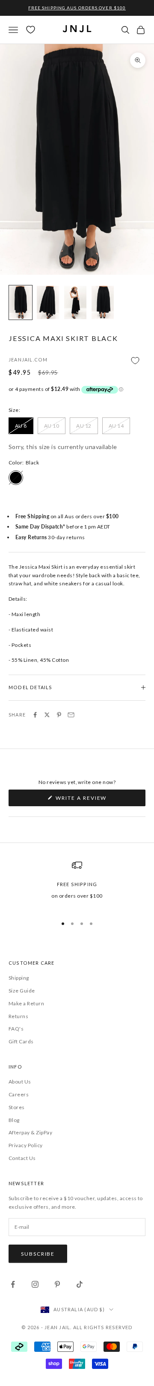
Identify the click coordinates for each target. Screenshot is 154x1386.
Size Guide (22, 990)
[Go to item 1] (21, 302)
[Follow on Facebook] (13, 1284)
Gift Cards (21, 1041)
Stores (17, 1107)
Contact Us (22, 1158)
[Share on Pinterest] (59, 714)
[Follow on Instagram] (35, 1284)
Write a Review (95, 800)
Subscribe (38, 1254)
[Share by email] (71, 714)
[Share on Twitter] (47, 714)
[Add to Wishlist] (77, 360)
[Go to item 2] (48, 302)
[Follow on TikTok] (79, 1284)
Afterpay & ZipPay (30, 1132)
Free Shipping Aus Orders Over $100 (77, 7)
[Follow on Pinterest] (57, 1284)
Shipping (19, 978)
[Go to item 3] (75, 302)
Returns (18, 1016)
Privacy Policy (26, 1145)
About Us (20, 1081)
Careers (19, 1094)
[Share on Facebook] (35, 714)
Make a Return (26, 1003)
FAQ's (16, 1028)
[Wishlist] (31, 30)
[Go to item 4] (103, 302)
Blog (14, 1120)
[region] (77, 884)
